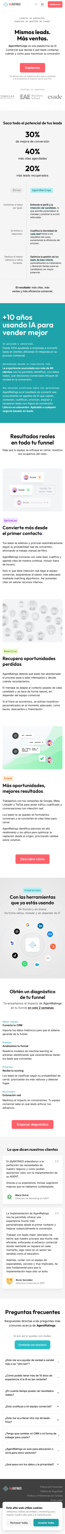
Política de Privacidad (51, 1486)
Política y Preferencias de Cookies (44, 1495)
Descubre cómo (32, 859)
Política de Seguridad (51, 1491)
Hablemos (55, 4)
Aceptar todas (46, 1522)
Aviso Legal (56, 1500)
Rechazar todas (19, 1522)
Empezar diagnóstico (32, 1124)
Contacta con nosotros (32, 1344)
